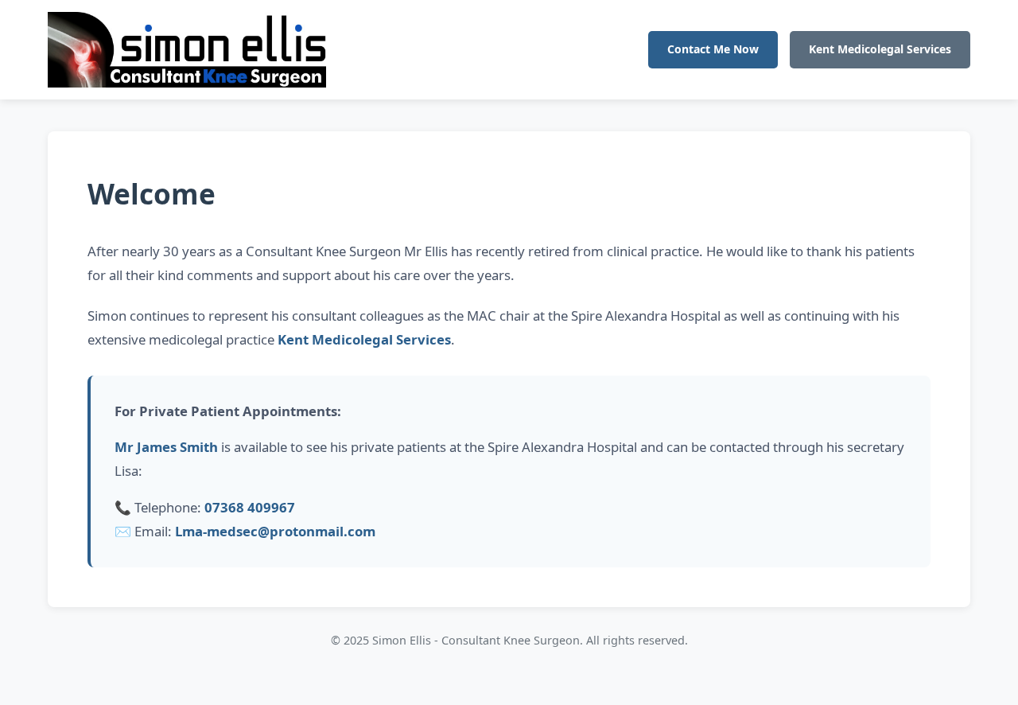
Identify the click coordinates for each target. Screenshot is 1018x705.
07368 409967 (249, 507)
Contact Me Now (713, 48)
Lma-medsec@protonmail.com (275, 531)
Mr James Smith (166, 447)
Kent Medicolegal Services (880, 48)
